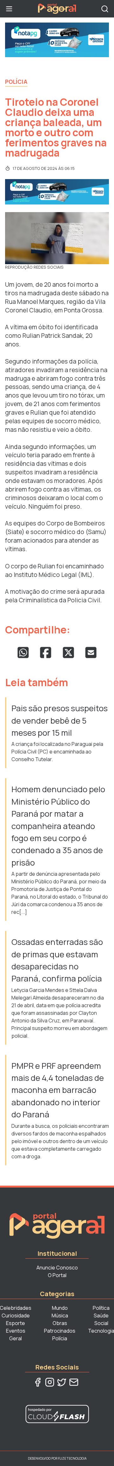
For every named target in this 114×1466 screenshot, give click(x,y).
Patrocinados (59, 1330)
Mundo (60, 1307)
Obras (60, 1323)
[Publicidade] (57, 40)
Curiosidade (16, 1315)
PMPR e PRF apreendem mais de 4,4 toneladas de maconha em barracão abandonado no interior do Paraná (57, 1090)
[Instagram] (49, 1382)
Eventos (15, 1330)
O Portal (57, 1275)
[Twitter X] (61, 1382)
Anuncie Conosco (57, 1267)
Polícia (16, 81)
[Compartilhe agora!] (23, 652)
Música (60, 1315)
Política (101, 1307)
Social (101, 1323)
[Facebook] (37, 1382)
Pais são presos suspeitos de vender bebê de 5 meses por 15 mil (59, 720)
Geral (15, 1338)
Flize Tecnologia (72, 1458)
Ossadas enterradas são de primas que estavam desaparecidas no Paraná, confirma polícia (57, 960)
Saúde (101, 1315)
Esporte (15, 1323)
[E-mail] (74, 1382)
